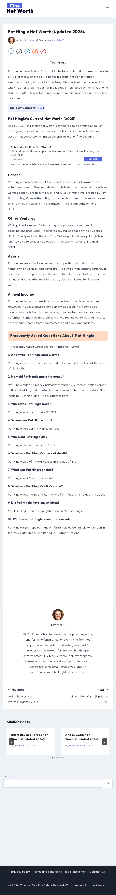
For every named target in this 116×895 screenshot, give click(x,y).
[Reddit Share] (35, 51)
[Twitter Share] (19, 51)
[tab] (52, 757)
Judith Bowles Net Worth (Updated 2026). (24, 696)
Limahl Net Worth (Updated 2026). (89, 696)
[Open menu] (107, 8)
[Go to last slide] (11, 741)
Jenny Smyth (75, 745)
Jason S (18, 745)
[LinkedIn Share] (27, 51)
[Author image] (11, 40)
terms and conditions (48, 871)
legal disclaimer (75, 871)
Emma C (30, 40)
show (40, 108)
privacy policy (20, 871)
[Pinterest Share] (43, 51)
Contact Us (97, 871)
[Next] (104, 741)
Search (8, 776)
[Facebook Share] (11, 51)
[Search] (107, 784)
